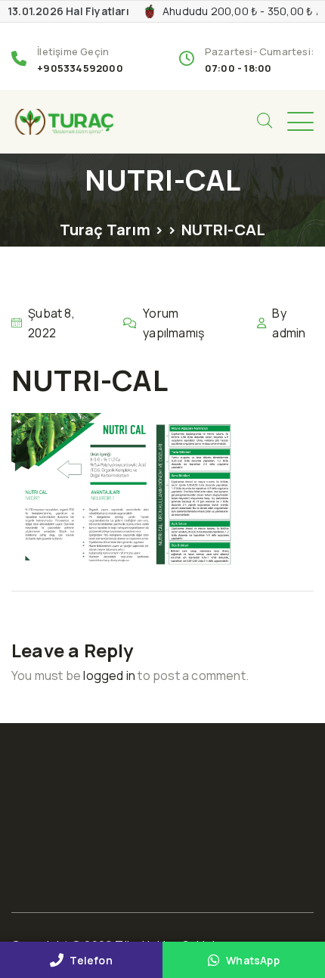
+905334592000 (80, 68)
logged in (109, 675)
